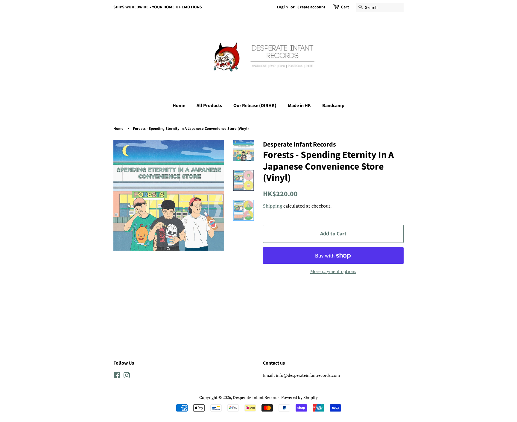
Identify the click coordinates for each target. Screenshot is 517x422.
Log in (282, 7)
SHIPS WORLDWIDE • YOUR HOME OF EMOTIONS (157, 7)
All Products (209, 105)
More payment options (333, 271)
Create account (311, 7)
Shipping (272, 205)
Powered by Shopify (299, 397)
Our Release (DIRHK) (254, 105)
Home (179, 105)
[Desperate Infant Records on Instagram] (126, 376)
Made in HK (299, 105)
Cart (345, 7)
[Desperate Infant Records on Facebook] (116, 376)
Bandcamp (333, 105)
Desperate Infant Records (256, 397)
